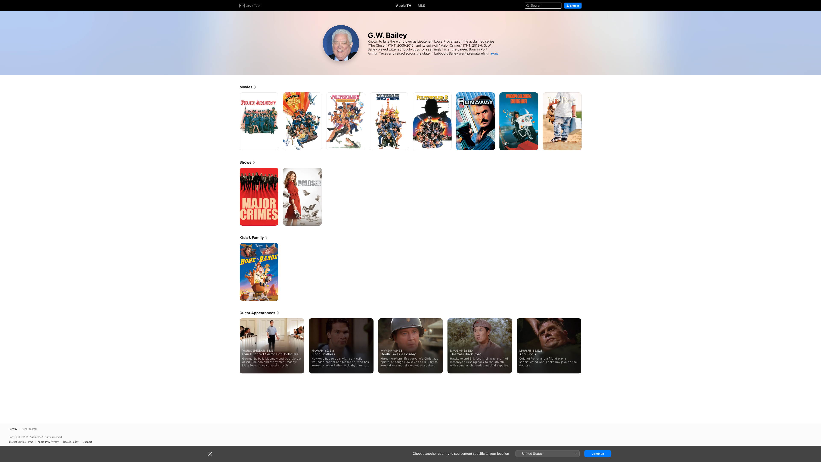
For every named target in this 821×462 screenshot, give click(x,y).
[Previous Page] (235, 121)
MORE (494, 53)
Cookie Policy (70, 442)
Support (87, 442)
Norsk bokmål (29, 429)
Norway (13, 429)
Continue (598, 453)
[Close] (210, 454)
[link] (248, 87)
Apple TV (403, 5)
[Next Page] (586, 121)
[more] (273, 145)
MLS (421, 5)
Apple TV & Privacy (48, 442)
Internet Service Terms (21, 442)
